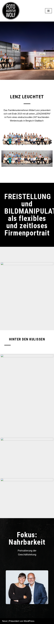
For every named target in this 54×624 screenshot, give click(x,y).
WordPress (29, 621)
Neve (4, 621)
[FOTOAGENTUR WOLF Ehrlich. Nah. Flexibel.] (10, 10)
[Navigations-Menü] (48, 10)
